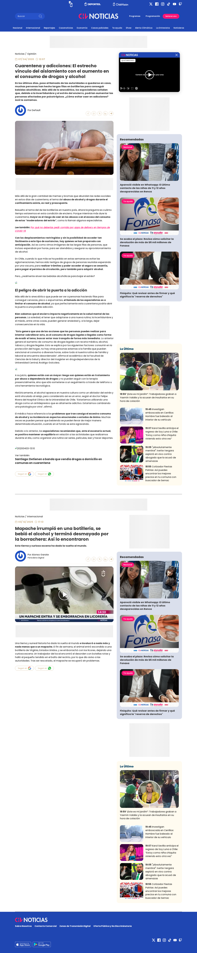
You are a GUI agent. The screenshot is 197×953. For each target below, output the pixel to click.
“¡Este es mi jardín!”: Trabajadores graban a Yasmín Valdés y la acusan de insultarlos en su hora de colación (148, 397)
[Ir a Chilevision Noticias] (98, 920)
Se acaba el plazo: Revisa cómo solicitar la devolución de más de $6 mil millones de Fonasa (147, 242)
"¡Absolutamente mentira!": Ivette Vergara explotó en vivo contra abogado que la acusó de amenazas (160, 454)
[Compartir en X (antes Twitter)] (99, 113)
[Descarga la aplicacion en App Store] (42, 944)
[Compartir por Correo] (111, 113)
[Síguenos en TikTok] (168, 4)
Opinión (31, 53)
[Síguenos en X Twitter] (151, 4)
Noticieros (179, 27)
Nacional (17, 27)
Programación (153, 16)
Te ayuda (117, 27)
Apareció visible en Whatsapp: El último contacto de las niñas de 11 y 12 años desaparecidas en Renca (145, 188)
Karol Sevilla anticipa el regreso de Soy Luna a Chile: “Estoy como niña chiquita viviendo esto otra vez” (162, 433)
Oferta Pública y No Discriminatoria (112, 926)
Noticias (20, 53)
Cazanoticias (66, 27)
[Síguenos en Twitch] (180, 4)
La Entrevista (163, 27)
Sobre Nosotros (23, 926)
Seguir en (22, 474)
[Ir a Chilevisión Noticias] (98, 16)
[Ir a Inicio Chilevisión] (120, 4)
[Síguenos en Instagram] (162, 4)
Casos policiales (99, 27)
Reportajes (49, 27)
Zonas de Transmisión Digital (75, 926)
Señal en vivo (171, 16)
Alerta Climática (143, 27)
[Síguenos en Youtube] (174, 4)
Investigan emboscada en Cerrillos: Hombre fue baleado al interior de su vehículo (159, 414)
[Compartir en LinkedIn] (105, 113)
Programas (134, 16)
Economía (82, 27)
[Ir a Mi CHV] (71, 4)
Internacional (33, 27)
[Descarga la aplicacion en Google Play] (23, 944)
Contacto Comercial (46, 926)
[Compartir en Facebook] (88, 113)
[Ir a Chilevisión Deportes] (93, 4)
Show (128, 27)
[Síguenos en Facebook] (156, 4)
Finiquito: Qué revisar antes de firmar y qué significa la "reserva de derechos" (147, 294)
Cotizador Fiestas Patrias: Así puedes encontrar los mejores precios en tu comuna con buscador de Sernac (160, 473)
